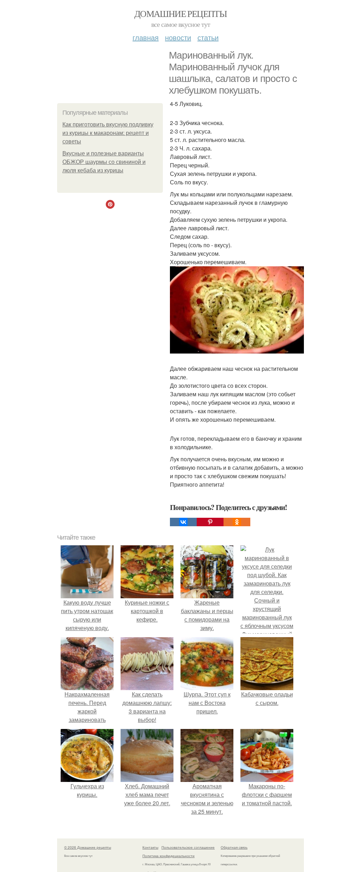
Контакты (150, 847)
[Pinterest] (210, 522)
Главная (146, 37)
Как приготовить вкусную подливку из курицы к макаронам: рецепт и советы (107, 132)
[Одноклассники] (237, 522)
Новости (178, 37)
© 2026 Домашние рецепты (87, 847)
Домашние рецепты (180, 13)
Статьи (208, 37)
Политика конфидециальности (168, 855)
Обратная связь (234, 847)
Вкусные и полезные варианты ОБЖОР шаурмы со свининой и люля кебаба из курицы (104, 161)
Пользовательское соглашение (188, 847)
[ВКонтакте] (183, 522)
